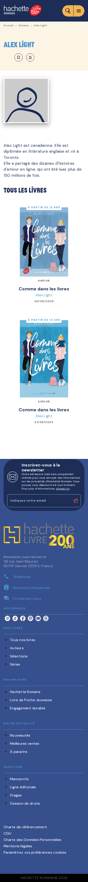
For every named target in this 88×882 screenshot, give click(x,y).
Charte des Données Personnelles (32, 839)
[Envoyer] (75, 501)
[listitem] (7, 618)
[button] (24, 57)
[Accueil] (23, 11)
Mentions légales (18, 846)
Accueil (9, 25)
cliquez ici (62, 488)
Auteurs (24, 25)
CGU (7, 833)
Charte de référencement (25, 827)
